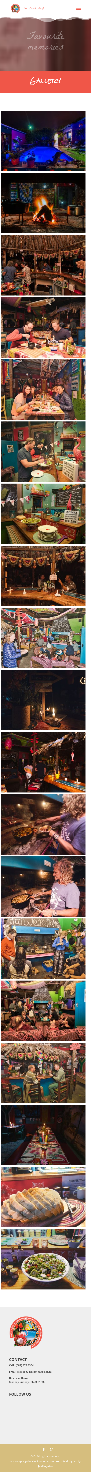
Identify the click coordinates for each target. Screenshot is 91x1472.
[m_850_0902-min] (43, 605)
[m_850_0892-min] (43, 978)
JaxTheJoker (45, 1466)
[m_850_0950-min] (43, 481)
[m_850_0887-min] (43, 1102)
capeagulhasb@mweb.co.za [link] (35, 1371)
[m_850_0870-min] (43, 1226)
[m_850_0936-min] (43, 916)
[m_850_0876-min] (43, 1164)
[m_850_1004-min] (43, 170)
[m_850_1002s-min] (43, 232)
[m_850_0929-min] (43, 791)
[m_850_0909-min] (43, 667)
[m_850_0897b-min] (43, 543)
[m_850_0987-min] (43, 356)
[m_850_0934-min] (43, 853)
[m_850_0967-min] (43, 419)
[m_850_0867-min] (43, 1288)
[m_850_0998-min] (43, 294)
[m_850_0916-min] (43, 729)
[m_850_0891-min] (43, 1040)
